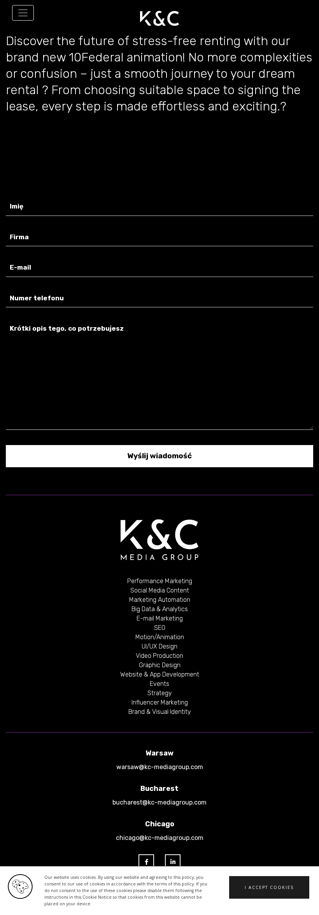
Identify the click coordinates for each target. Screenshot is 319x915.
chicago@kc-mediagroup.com (159, 837)
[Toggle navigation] (23, 13)
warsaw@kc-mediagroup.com (159, 767)
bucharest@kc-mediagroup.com (159, 802)
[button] (269, 887)
